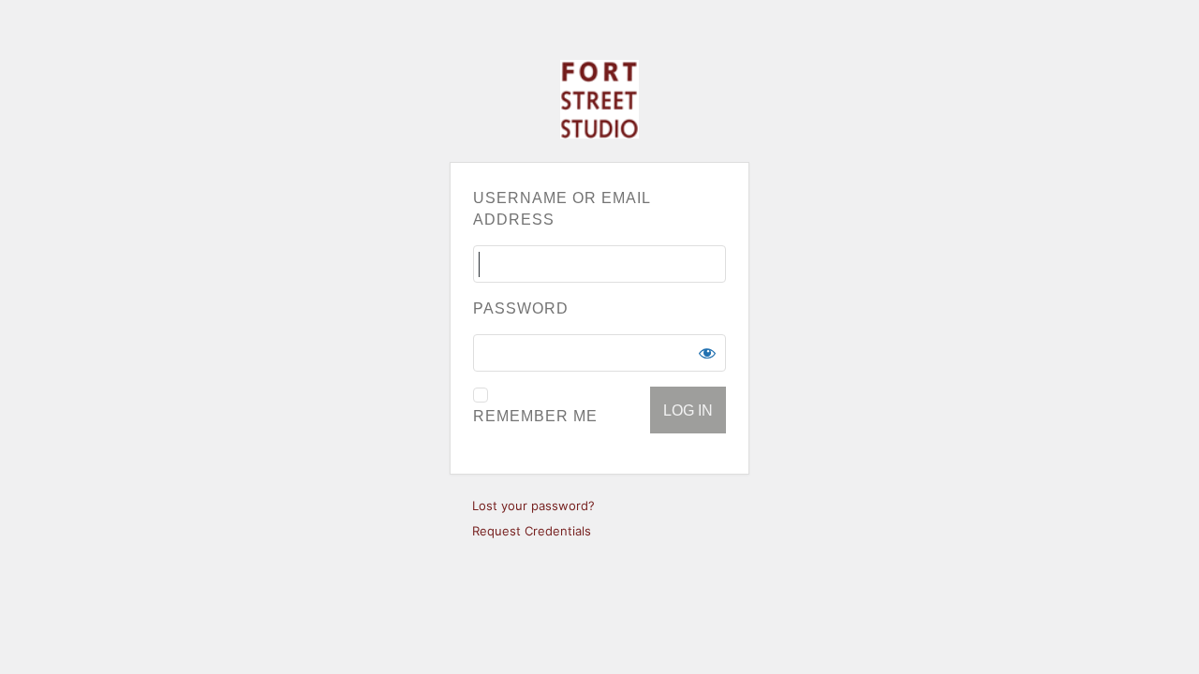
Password (521, 308)
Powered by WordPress (599, 99)
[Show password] (707, 353)
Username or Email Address (561, 208)
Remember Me (535, 416)
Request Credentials (531, 530)
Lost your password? (533, 505)
